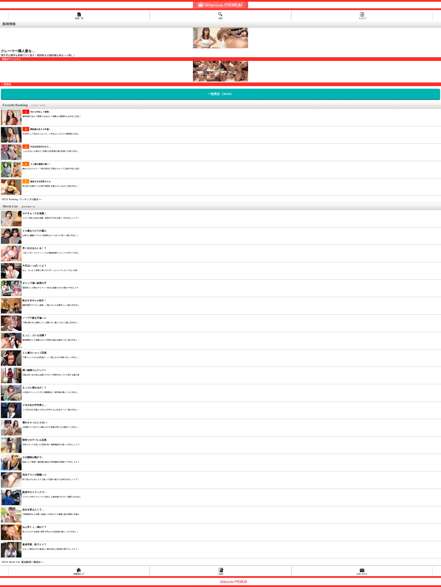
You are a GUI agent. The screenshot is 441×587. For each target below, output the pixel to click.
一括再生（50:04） (220, 94)
